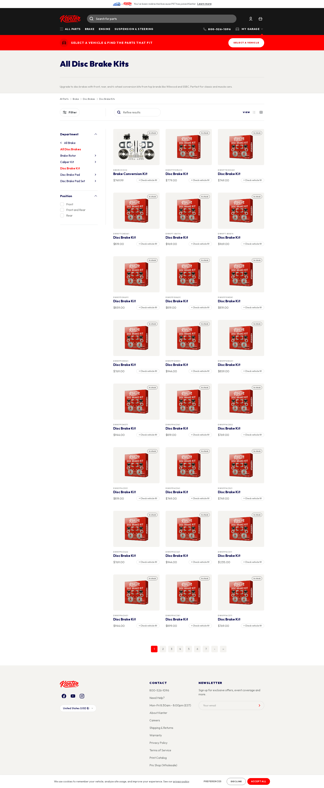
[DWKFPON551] (189, 338)
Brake (90, 29)
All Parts (64, 99)
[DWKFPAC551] (136, 465)
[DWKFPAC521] (241, 465)
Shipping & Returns (161, 728)
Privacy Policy (158, 743)
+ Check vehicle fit (148, 180)
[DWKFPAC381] (189, 592)
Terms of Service (160, 750)
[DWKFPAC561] (189, 402)
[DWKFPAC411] (241, 529)
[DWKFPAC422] (136, 529)
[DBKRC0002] (136, 147)
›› (223, 649)
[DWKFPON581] (241, 274)
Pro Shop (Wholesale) (163, 765)
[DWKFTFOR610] (189, 147)
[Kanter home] (64, 43)
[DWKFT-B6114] (189, 211)
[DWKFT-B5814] (241, 211)
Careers (154, 720)
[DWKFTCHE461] (136, 211)
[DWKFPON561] (136, 338)
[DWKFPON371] (136, 402)
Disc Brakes (89, 99)
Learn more (204, 3)
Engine (104, 29)
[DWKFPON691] (136, 274)
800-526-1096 (159, 690)
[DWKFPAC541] (189, 465)
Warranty (155, 735)
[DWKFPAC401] (136, 592)
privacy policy (181, 781)
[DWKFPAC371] (241, 592)
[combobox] (161, 19)
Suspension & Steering (134, 29)
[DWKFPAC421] (189, 529)
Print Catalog (158, 758)
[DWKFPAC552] (241, 402)
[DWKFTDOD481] (241, 147)
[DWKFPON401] (241, 338)
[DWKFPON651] (189, 274)
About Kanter (158, 713)
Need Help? (157, 698)
